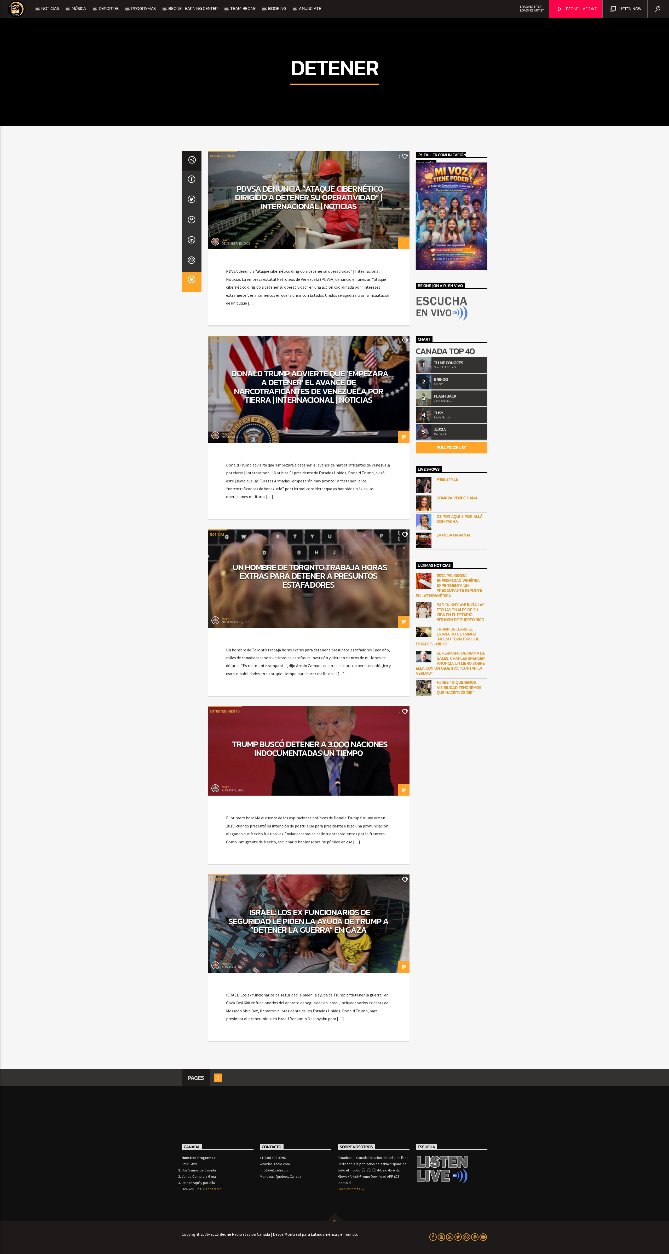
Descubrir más (349, 1189)
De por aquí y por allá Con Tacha (460, 519)
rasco (226, 240)
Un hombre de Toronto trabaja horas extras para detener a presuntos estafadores (310, 576)
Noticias (50, 8)
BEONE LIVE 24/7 (581, 8)
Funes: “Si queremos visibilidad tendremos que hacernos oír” (459, 687)
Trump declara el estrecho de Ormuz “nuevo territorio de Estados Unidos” (447, 637)
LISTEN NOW (629, 8)
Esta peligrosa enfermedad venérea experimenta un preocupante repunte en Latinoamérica (449, 585)
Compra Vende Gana (457, 497)
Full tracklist (451, 447)
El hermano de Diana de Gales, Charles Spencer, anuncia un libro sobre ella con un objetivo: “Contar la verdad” (451, 663)
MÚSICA (79, 8)
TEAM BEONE (243, 8)
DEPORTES (109, 8)
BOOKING (277, 8)
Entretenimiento (225, 711)
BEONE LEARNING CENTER (193, 8)
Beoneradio (212, 1189)
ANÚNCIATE (310, 8)
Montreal (218, 879)
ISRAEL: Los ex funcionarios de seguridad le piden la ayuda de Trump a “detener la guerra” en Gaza (308, 921)
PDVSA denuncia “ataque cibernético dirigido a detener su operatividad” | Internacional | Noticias (309, 198)
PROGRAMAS (143, 8)
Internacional (222, 156)
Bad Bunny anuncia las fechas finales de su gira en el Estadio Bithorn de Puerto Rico (461, 612)
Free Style (447, 479)
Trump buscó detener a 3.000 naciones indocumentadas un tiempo (309, 748)
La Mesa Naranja (454, 535)
